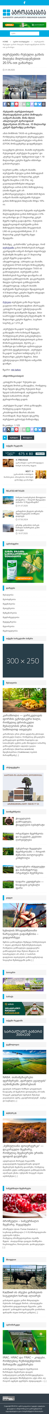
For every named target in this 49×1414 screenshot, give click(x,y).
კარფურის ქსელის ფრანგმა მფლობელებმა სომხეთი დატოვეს (29, 513)
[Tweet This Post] (9, 104)
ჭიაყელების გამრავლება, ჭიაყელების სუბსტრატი (30, 821)
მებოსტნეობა (9, 599)
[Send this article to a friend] (20, 104)
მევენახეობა (9, 604)
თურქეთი (14, 438)
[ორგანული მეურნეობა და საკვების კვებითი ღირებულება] (8, 836)
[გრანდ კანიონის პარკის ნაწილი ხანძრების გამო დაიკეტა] (8, 528)
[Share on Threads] (44, 104)
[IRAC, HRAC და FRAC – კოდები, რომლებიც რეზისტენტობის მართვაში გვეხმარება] (24, 1342)
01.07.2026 (23, 506)
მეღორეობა (8, 626)
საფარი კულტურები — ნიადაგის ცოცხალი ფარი (30, 884)
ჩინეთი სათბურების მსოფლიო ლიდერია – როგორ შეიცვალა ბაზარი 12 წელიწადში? (31, 499)
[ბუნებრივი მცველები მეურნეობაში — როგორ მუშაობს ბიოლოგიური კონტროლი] (8, 851)
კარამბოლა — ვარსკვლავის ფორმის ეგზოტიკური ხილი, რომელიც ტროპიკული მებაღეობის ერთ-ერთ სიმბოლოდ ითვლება (22, 722)
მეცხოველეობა (10, 631)
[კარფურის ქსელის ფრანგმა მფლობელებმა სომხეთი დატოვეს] (8, 514)
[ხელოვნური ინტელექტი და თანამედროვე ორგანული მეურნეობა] (8, 869)
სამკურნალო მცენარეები (18, 1188)
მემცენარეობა (10, 613)
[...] (17, 755)
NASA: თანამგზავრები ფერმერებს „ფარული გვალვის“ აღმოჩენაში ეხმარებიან (24, 1081)
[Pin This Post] (16, 104)
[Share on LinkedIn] (12, 104)
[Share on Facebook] (5, 104)
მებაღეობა (8, 595)
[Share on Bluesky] (40, 104)
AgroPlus (11, 1113)
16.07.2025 (23, 533)
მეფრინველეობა (11, 617)
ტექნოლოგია (12, 1045)
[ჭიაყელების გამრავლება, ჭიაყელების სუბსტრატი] (8, 821)
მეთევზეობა (9, 608)
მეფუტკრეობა (9, 622)
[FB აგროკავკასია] (24, 2)
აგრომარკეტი (13, 1325)
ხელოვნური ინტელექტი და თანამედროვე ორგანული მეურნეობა (30, 869)
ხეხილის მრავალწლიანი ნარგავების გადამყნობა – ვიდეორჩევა (21, 934)
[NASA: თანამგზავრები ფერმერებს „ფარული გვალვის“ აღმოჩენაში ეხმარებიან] (24, 1062)
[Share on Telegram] (36, 104)
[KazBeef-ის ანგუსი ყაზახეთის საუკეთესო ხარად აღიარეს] (24, 1277)
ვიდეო (9, 898)
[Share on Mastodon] (32, 104)
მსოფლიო (27, 438)
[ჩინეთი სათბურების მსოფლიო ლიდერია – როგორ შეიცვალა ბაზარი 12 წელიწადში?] (8, 500)
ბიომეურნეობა (13, 812)
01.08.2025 (10, 70)
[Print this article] (24, 104)
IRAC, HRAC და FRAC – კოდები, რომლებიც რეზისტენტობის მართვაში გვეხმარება (24, 1361)
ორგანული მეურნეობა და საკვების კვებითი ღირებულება (29, 836)
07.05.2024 (23, 519)
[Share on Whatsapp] (28, 104)
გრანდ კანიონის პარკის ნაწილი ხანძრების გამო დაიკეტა (28, 527)
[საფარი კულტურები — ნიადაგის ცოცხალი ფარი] (8, 884)
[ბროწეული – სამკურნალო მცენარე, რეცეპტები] (24, 1206)
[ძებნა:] (24, 33)
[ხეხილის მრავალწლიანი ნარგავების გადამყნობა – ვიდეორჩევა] (24, 915)
